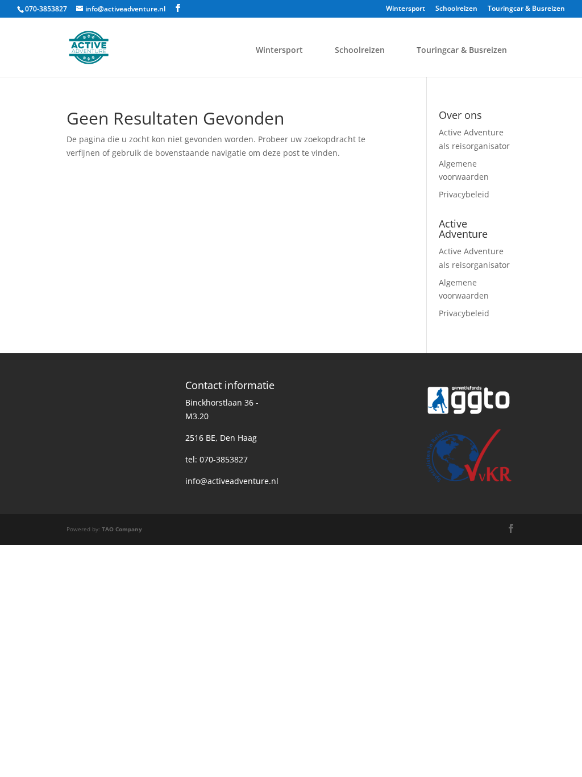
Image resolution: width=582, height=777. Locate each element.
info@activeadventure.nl (231, 481)
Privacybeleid (464, 194)
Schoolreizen (456, 9)
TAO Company (122, 529)
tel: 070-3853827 (216, 459)
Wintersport (405, 9)
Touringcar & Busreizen (526, 9)
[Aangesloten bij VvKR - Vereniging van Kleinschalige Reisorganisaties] (469, 482)
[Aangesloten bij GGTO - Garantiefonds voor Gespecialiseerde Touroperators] (469, 417)
